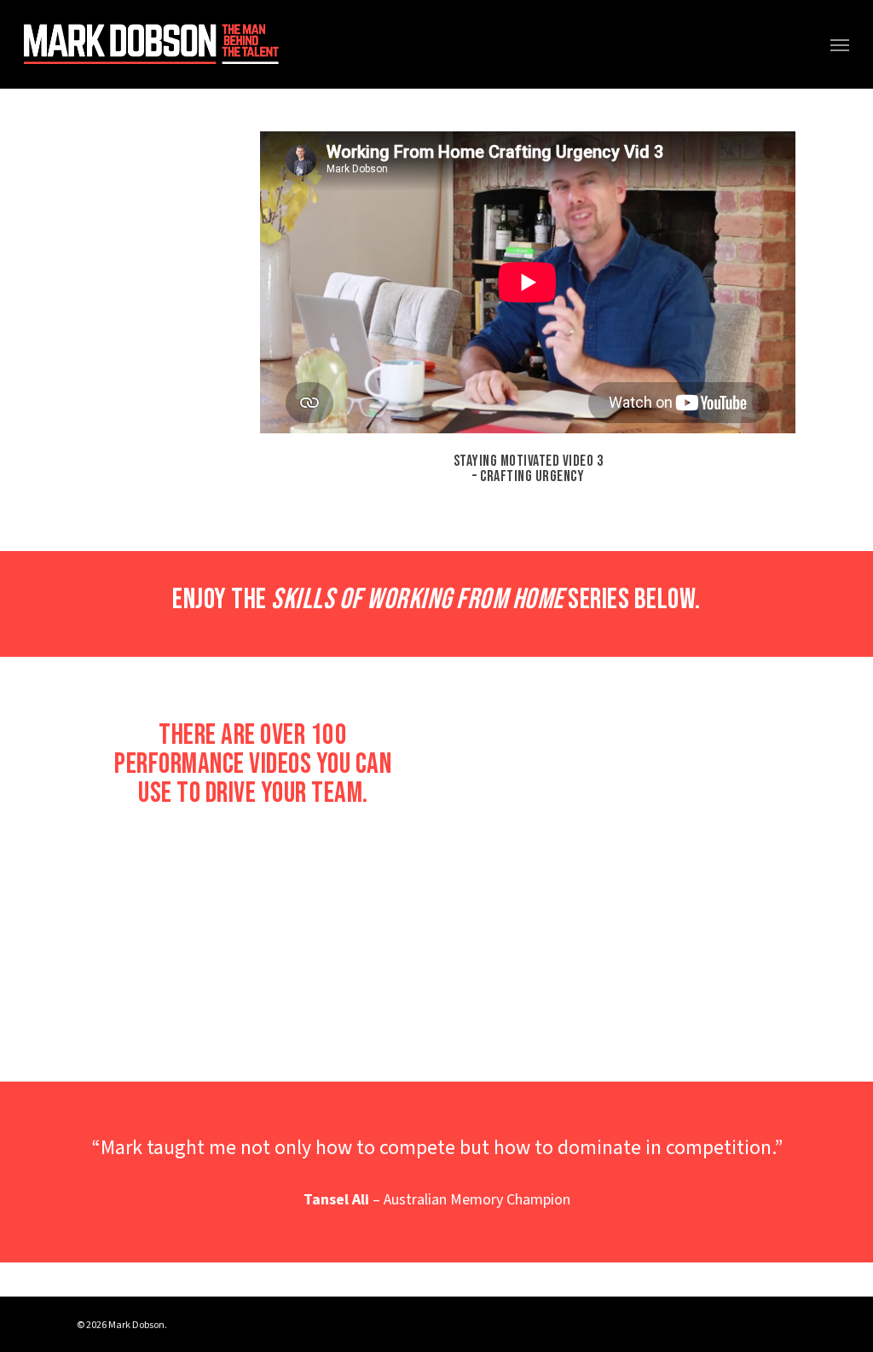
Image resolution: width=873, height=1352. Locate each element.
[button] (839, 44)
